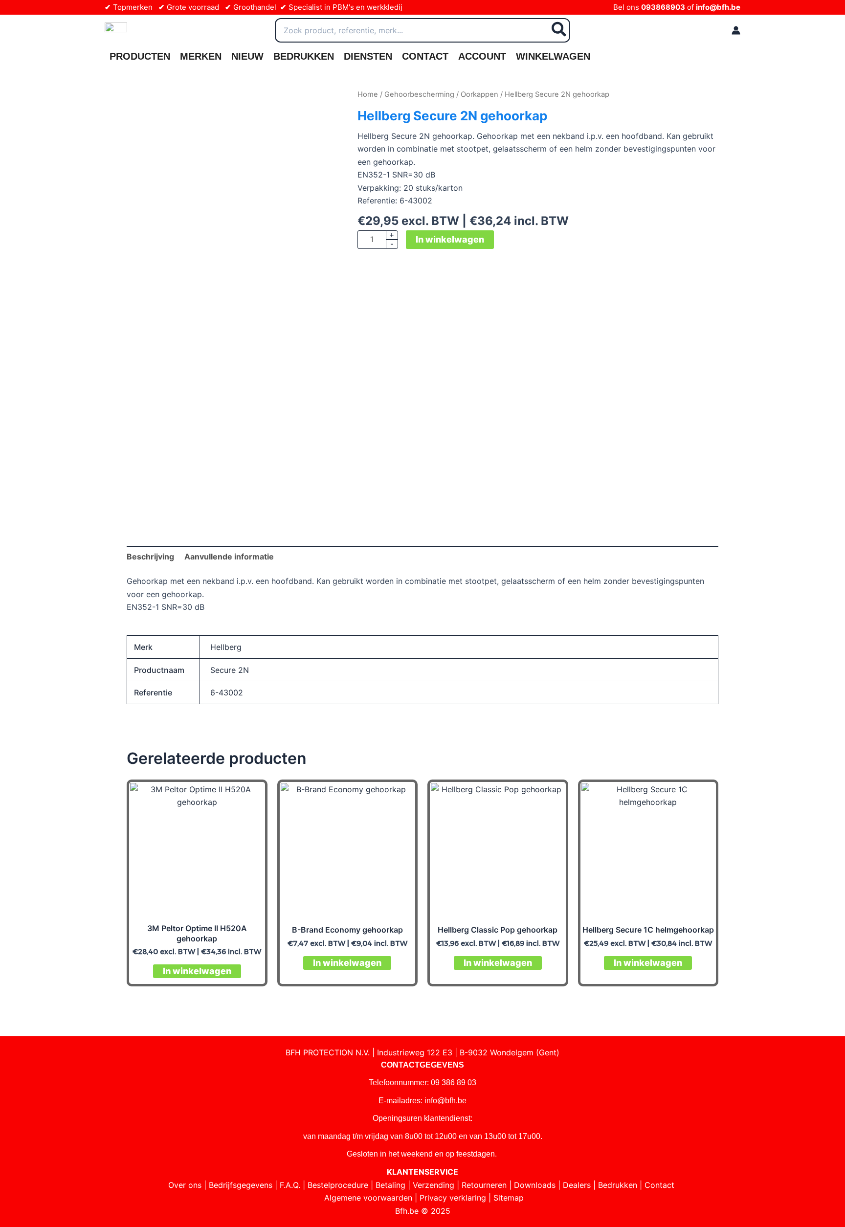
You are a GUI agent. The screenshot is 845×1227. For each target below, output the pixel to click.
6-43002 (226, 692)
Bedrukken (303, 56)
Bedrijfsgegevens (240, 1185)
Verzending (433, 1185)
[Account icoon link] (736, 30)
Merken (201, 56)
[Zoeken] (559, 30)
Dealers (577, 1185)
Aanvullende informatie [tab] (229, 556)
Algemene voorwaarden (368, 1198)
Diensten (368, 56)
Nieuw (247, 56)
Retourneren (484, 1185)
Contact (425, 56)
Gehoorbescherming (419, 94)
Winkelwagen (553, 56)
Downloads (535, 1185)
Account (482, 56)
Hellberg (226, 647)
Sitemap (508, 1198)
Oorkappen (479, 94)
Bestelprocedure (338, 1185)
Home (367, 94)
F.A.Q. (290, 1185)
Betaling (390, 1185)
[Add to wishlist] (142, 103)
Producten (140, 56)
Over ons (184, 1185)
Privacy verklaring (453, 1198)
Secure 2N (229, 670)
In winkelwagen (450, 239)
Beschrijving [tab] (150, 556)
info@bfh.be (718, 7)
